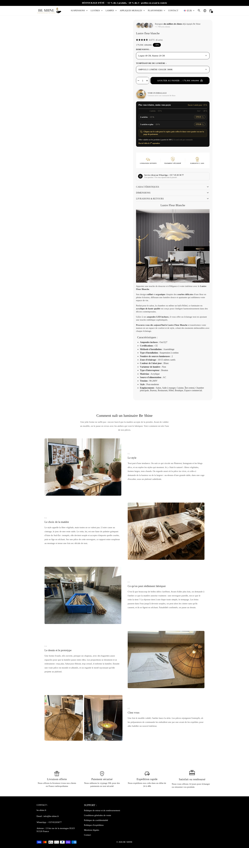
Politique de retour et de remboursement (102, 810)
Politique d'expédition (94, 825)
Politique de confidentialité (96, 820)
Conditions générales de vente (97, 815)
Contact (87, 835)
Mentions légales (91, 830)
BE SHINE (127, 842)
